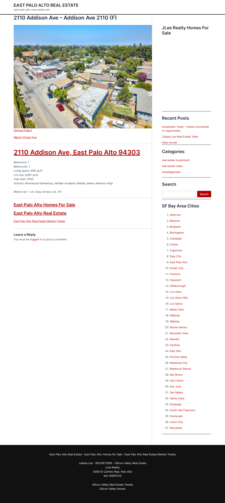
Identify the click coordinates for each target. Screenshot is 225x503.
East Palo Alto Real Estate (46, 5)
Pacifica (175, 345)
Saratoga (175, 404)
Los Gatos (176, 303)
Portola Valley (178, 357)
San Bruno (176, 374)
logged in (36, 239)
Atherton (175, 214)
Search (204, 194)
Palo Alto (175, 351)
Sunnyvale (176, 416)
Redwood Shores (180, 368)
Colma (174, 244)
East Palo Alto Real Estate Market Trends (39, 221)
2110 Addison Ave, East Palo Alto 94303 (77, 152)
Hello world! (169, 142)
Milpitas (175, 321)
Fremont (175, 274)
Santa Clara (177, 398)
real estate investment (176, 160)
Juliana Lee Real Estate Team (180, 136)
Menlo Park (177, 309)
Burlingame (177, 232)
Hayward (175, 280)
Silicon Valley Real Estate (130, 463)
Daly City (175, 256)
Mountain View (179, 333)
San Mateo (176, 392)
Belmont (175, 220)
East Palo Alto (178, 262)
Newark (174, 339)
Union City (176, 422)
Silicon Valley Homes (112, 488)
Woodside (176, 428)
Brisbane (175, 226)
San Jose (175, 386)
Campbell (176, 238)
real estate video (172, 166)
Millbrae (175, 315)
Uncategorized (171, 172)
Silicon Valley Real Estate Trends (112, 484)
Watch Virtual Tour (25, 137)
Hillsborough (178, 285)
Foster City (176, 268)
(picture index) (23, 130)
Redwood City (179, 362)
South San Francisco (182, 410)
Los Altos (176, 291)
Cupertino (176, 250)
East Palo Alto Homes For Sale (44, 204)
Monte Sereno (178, 327)
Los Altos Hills (179, 297)
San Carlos (176, 380)
